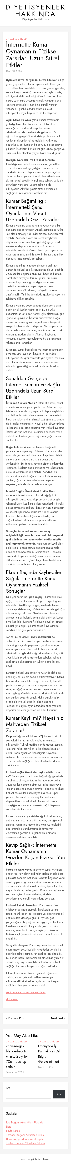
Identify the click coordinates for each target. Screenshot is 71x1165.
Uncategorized (16, 39)
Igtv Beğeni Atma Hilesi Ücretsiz (24, 1122)
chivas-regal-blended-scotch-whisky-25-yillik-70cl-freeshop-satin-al (17, 1056)
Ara (8, 1088)
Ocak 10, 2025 (14, 71)
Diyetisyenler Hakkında (36, 10)
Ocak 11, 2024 (45, 1067)
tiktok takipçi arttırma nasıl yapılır (25, 1139)
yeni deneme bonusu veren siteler (25, 992)
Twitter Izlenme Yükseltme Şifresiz (25, 1143)
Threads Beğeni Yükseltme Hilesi (25, 1135)
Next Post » (58, 1018)
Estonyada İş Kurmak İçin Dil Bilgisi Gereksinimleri (49, 1054)
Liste (8, 1127)
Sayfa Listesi (13, 1131)
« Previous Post (15, 1018)
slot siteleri (12, 999)
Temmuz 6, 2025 (15, 1072)
